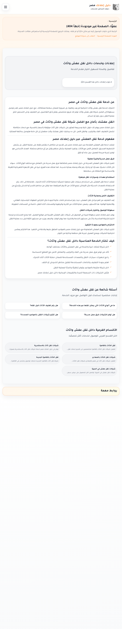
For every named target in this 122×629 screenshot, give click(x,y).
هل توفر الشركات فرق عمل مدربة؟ (99, 315)
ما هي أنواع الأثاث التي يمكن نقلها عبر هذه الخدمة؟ (92, 306)
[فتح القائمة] (5, 7)
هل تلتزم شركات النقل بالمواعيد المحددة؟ (39, 315)
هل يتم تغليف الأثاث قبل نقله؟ (44, 306)
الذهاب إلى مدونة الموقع (85, 36)
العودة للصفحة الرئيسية (107, 36)
